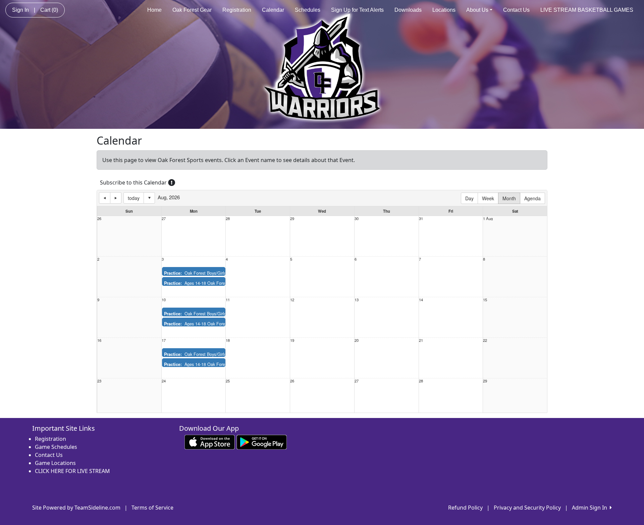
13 (357, 300)
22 (485, 340)
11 (228, 300)
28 (228, 218)
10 (164, 300)
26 (99, 218)
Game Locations (55, 463)
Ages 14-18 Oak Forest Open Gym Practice (215, 283)
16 (99, 340)
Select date (149, 198)
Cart (49, 10)
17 (164, 340)
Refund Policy (465, 507)
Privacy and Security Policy (527, 507)
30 (357, 218)
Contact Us (516, 10)
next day (115, 198)
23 (99, 381)
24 (164, 381)
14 (421, 300)
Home (154, 10)
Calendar (273, 10)
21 (421, 340)
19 (292, 340)
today (134, 198)
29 (292, 218)
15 (485, 300)
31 (421, 218)
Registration (236, 10)
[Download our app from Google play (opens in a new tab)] (261, 441)
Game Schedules (56, 447)
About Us (477, 10)
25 (228, 381)
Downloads (408, 10)
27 (164, 218)
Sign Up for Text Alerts (357, 10)
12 (292, 300)
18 (228, 340)
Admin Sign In (591, 507)
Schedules (307, 10)
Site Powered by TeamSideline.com (76, 507)
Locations (443, 10)
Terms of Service (152, 507)
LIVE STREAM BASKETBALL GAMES (586, 10)
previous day (104, 198)
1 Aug (488, 218)
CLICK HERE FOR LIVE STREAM (72, 471)
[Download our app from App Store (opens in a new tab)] (209, 441)
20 (357, 340)
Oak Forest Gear (192, 10)
